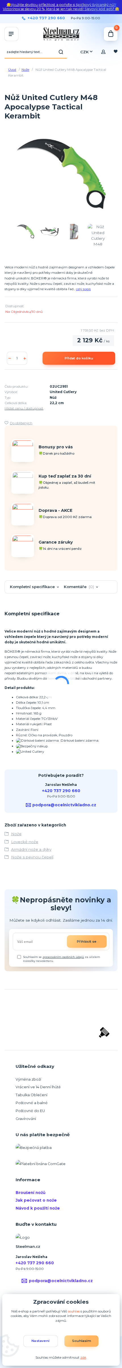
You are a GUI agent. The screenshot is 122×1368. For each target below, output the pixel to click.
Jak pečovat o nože (36, 1200)
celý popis (83, 289)
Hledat (61, 52)
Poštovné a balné (32, 1103)
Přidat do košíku (79, 358)
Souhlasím (81, 1341)
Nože (25, 70)
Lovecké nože (24, 841)
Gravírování (26, 1119)
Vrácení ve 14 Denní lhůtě (38, 1087)
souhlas (74, 1311)
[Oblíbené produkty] (115, 52)
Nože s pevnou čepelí (32, 857)
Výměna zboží (28, 1079)
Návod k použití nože (38, 1208)
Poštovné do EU (30, 1111)
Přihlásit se (86, 941)
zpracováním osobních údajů (63, 957)
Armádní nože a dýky (31, 849)
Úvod (12, 70)
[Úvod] (61, 34)
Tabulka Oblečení (31, 1095)
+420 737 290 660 (46, 18)
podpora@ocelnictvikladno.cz (64, 805)
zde (83, 1357)
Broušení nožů (30, 1192)
